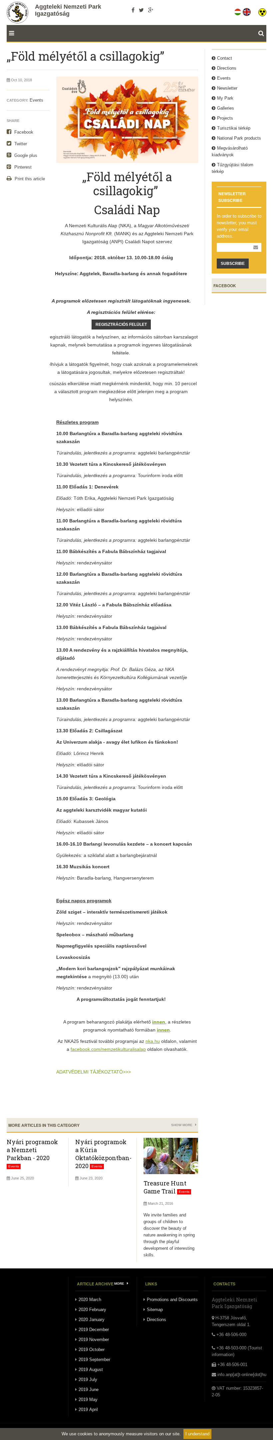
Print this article (29, 178)
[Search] (262, 33)
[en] (247, 10)
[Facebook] (133, 10)
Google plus (25, 155)
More (119, 1283)
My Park (225, 98)
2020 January (92, 1319)
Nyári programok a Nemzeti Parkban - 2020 (32, 1150)
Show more (182, 1125)
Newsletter (227, 88)
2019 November (94, 1339)
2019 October (92, 1349)
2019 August (91, 1369)
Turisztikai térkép (233, 128)
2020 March (90, 1299)
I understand (197, 1433)
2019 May (88, 1399)
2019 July (88, 1379)
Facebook (23, 132)
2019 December (94, 1329)
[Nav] (10, 33)
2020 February (92, 1309)
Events (36, 100)
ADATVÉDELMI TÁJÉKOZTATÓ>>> (93, 1072)
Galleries (225, 108)
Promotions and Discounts (172, 1299)
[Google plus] (150, 10)
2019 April (88, 1409)
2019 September (94, 1359)
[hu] (238, 10)
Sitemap (155, 1309)
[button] (262, 10)
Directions (226, 68)
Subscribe (233, 263)
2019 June (89, 1389)
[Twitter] (141, 10)
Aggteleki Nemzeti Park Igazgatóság (68, 10)
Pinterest (22, 167)
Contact (224, 58)
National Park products (239, 138)
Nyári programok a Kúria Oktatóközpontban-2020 (103, 1154)
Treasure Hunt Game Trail (164, 1187)
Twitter (20, 143)
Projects (225, 118)
